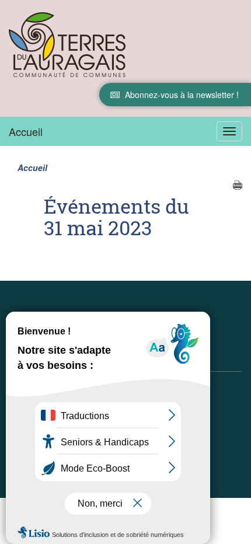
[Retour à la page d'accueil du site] (67, 44)
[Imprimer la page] (237, 184)
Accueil (26, 131)
